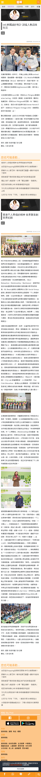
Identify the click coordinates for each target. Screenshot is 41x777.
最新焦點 (4, 731)
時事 (27, 6)
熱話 (14, 731)
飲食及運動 (13, 743)
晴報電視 (11, 6)
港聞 (2, 33)
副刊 (32, 6)
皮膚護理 (18, 748)
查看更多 (25, 17)
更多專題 (25, 748)
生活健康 (21, 743)
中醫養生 (28, 743)
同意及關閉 (20, 769)
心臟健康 (13, 746)
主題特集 (20, 6)
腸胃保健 (21, 746)
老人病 (11, 748)
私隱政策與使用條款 (15, 765)
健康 (3, 6)
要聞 (10, 731)
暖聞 (19, 731)
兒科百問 (28, 746)
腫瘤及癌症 (5, 746)
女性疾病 (4, 748)
